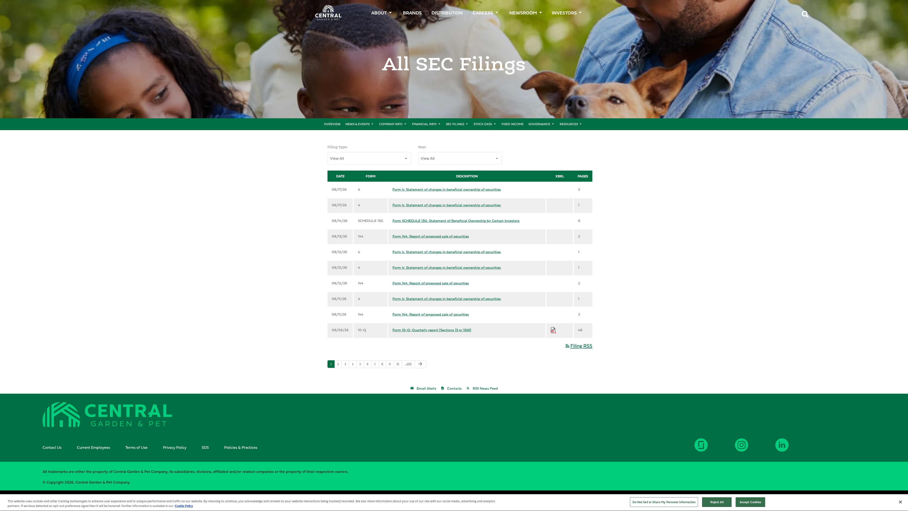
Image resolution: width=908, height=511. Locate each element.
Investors (564, 12)
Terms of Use (136, 447)
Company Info (390, 124)
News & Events (357, 124)
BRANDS (412, 12)
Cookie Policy (184, 505)
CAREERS (483, 12)
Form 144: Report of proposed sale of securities (431, 236)
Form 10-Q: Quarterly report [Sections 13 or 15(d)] (432, 330)
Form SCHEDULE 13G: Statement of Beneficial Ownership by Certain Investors (456, 220)
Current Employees (93, 447)
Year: (422, 147)
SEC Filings (455, 124)
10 (398, 364)
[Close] (900, 502)
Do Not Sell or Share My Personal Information (664, 502)
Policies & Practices (240, 447)
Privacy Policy (174, 447)
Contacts (454, 388)
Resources (569, 124)
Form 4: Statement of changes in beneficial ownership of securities (447, 189)
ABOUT (379, 12)
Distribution (447, 12)
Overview (332, 124)
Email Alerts (426, 388)
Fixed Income (513, 124)
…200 (408, 364)
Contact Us (52, 447)
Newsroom (523, 12)
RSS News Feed (485, 388)
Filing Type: (337, 147)
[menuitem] (413, 11)
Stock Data (483, 124)
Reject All (717, 502)
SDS (205, 447)
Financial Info (424, 124)
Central (326, 11)
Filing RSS (578, 345)
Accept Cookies (750, 502)
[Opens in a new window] (795, 448)
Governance (539, 124)
